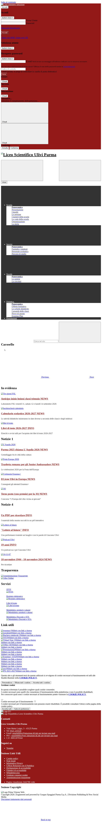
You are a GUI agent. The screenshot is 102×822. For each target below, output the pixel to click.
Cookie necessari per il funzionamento (17, 701)
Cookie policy (12, 758)
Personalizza (7, 683)
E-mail (29, 61)
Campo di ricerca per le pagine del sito (17, 341)
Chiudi (4, 81)
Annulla (5, 148)
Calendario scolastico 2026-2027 (22, 413)
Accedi (4, 7)
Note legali (11, 761)
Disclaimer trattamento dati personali (16, 799)
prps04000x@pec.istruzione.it (34, 735)
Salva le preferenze (21, 709)
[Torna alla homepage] (51, 154)
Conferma (14, 148)
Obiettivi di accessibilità (16, 770)
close (4, 182)
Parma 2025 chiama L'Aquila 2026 (24, 449)
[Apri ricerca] (80, 170)
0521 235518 (15, 731)
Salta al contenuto (8, 2)
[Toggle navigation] (22, 170)
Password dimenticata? (10, 28)
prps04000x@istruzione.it (33, 733)
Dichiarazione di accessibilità (18, 768)
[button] (25, 377)
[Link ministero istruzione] (13, 4)
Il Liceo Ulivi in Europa (18, 479)
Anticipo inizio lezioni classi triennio (24, 398)
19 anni (8, 544)
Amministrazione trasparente (18, 777)
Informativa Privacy (14, 763)
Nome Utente (31, 20)
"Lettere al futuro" (15, 530)
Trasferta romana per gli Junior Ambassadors (30, 464)
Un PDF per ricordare (16, 515)
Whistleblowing (13, 773)
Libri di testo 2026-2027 (17, 428)
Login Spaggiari (69, 67)
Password (30, 23)
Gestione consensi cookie (17, 775)
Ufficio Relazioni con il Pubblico (20, 766)
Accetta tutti (41, 683)
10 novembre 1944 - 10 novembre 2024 (26, 559)
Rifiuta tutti (23, 683)
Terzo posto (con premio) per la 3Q (24, 493)
